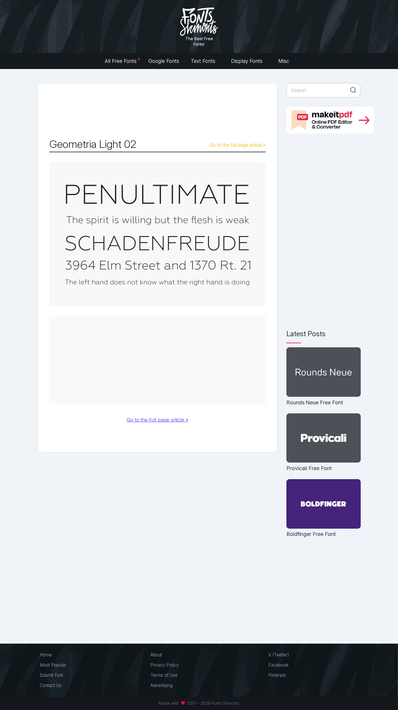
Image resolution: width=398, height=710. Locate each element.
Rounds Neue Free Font (314, 402)
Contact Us (50, 685)
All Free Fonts (121, 61)
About (156, 655)
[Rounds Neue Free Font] (323, 372)
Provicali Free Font (309, 468)
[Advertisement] (158, 111)
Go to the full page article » (237, 145)
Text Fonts (204, 61)
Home (46, 655)
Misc (284, 61)
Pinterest (277, 675)
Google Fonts (163, 61)
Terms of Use (163, 675)
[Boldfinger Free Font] (323, 504)
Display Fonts (247, 61)
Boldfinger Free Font (311, 534)
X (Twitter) (278, 655)
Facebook (278, 665)
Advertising (161, 685)
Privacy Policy (164, 665)
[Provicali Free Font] (323, 438)
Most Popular (53, 665)
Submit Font (51, 675)
